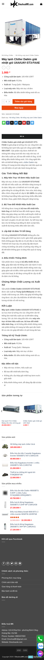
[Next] (42, 415)
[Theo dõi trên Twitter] (12, 563)
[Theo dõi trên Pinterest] (20, 563)
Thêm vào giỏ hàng (23, 101)
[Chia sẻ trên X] (12, 123)
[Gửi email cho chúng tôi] (16, 563)
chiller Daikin (28, 162)
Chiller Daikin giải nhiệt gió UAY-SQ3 (32, 422)
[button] (3, 4)
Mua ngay (19, 108)
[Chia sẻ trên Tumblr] (28, 123)
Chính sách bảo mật (10, 582)
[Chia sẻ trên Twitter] (16, 123)
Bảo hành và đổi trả (9, 591)
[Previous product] (8, 67)
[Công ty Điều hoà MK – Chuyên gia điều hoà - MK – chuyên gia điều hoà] (22, 4)
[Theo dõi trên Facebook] (4, 563)
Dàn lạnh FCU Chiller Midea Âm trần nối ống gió (11, 422)
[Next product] (3, 67)
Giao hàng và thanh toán (11, 587)
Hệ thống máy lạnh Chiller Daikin (27, 55)
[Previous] (1, 415)
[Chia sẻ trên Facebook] (8, 123)
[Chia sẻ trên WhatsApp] (4, 123)
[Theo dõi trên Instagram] (8, 563)
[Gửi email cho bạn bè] (20, 123)
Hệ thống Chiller (7, 55)
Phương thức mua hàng (11, 578)
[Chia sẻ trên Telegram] (32, 123)
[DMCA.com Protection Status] (35, 657)
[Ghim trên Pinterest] (24, 123)
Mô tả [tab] (22, 136)
